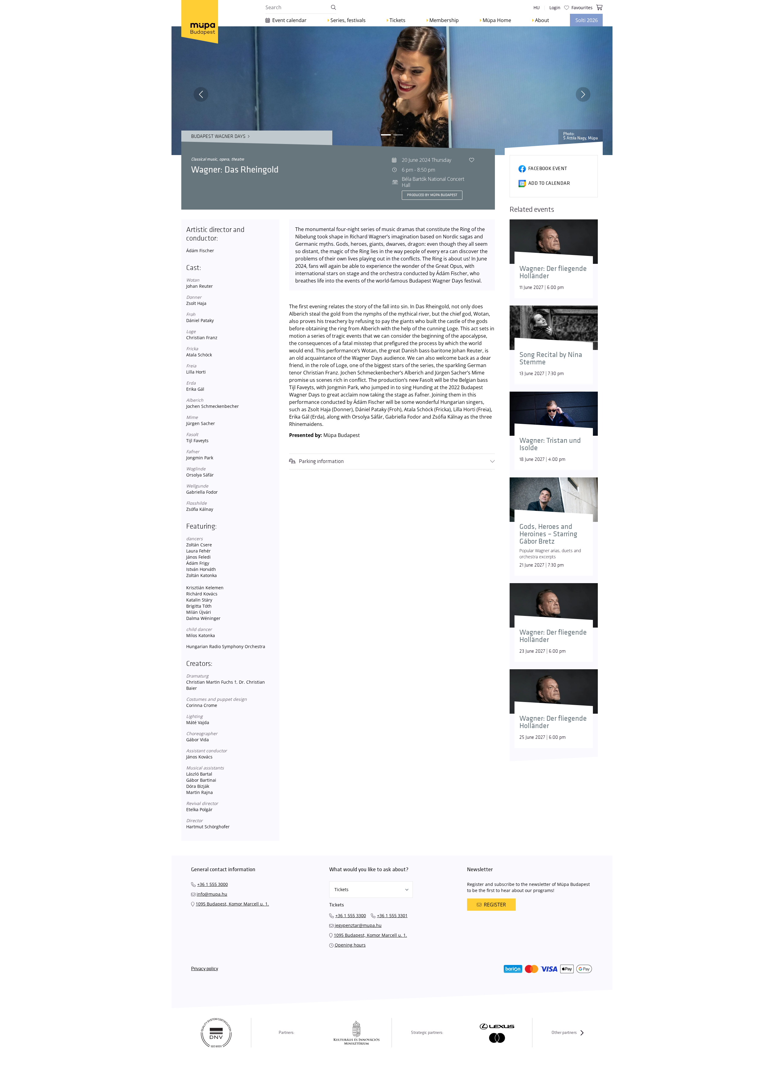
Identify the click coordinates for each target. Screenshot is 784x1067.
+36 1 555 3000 (212, 884)
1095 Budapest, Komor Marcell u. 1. (232, 904)
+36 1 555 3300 (350, 915)
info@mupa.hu (212, 894)
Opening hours (350, 945)
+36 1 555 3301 (392, 915)
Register (495, 904)
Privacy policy (204, 969)
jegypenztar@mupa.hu (358, 925)
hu (536, 7)
